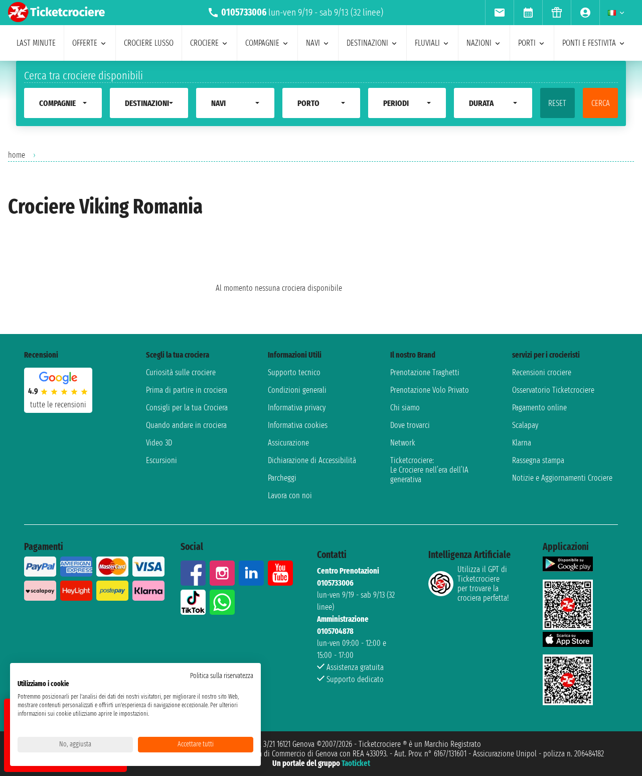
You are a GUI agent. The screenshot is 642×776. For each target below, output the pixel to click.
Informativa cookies (298, 425)
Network (402, 443)
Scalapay (525, 425)
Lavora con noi (290, 495)
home (16, 155)
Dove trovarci (410, 425)
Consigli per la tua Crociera (187, 407)
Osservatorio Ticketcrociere (553, 390)
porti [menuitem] (527, 43)
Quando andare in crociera (186, 425)
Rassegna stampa (538, 460)
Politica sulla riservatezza (221, 676)
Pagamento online (539, 407)
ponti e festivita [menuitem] (589, 43)
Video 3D (159, 443)
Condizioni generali (297, 390)
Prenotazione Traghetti (424, 372)
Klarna (521, 443)
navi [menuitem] (313, 43)
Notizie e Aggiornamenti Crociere (562, 478)
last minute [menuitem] (36, 43)
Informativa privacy (297, 407)
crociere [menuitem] (204, 43)
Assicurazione (288, 443)
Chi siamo (405, 407)
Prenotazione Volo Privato (429, 390)
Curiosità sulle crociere (181, 372)
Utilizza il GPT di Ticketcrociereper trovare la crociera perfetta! (483, 584)
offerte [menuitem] (84, 43)
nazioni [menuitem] (479, 43)
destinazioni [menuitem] (367, 43)
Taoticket (356, 763)
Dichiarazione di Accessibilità (312, 460)
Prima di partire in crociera (186, 390)
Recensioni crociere (541, 372)
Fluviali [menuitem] (427, 43)
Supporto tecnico (294, 372)
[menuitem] (499, 12)
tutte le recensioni (58, 404)
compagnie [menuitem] (262, 43)
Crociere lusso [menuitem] (149, 43)
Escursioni (161, 460)
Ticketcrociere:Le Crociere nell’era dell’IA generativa (429, 470)
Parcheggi (282, 478)
